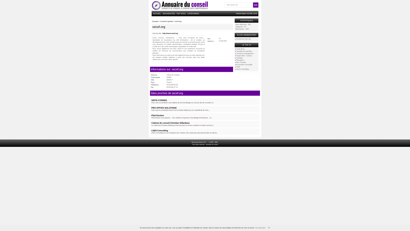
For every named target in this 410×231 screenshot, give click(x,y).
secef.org (178, 21)
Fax (152, 87)
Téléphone (155, 85)
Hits (208, 38)
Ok (269, 228)
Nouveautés (169, 14)
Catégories (193, 14)
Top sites (181, 14)
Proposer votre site (246, 14)
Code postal (155, 77)
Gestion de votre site (243, 39)
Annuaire (155, 21)
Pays (152, 82)
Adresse (154, 75)
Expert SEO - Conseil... (244, 56)
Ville (152, 80)
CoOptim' (239, 58)
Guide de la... (241, 49)
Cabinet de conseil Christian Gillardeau (170, 123)
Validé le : (211, 41)
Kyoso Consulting (242, 69)
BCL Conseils (241, 62)
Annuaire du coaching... (244, 51)
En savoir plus (260, 228)
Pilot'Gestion (157, 115)
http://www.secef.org (170, 33)
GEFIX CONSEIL (159, 100)
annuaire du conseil (212, 144)
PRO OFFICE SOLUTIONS (164, 108)
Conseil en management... (245, 53)
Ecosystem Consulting (244, 64)
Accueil (157, 14)
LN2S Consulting (159, 130)
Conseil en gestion (166, 21)
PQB (238, 67)
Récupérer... (240, 60)
